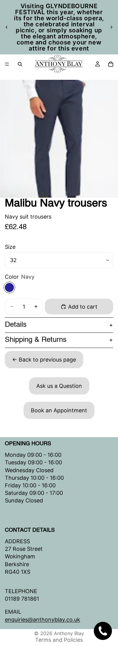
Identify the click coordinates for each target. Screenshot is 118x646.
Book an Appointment (59, 410)
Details (16, 325)
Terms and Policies (59, 640)
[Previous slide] (6, 27)
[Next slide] (111, 27)
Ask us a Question (59, 386)
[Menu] (7, 64)
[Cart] (110, 64)
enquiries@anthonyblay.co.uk (42, 619)
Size (10, 247)
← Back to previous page (44, 359)
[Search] (20, 64)
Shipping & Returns (36, 340)
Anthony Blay (69, 633)
